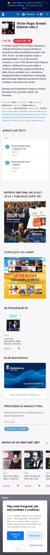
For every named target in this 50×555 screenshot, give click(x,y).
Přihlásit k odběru (16, 429)
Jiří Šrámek (23, 111)
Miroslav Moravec (31, 117)
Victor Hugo (12, 111)
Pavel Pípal (18, 117)
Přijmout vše (15, 535)
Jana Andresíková (35, 111)
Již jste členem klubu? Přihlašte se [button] (24, 395)
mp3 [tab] (6, 137)
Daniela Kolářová (28, 114)
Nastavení (34, 535)
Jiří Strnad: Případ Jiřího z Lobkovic (11, 477)
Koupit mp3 (21, 41)
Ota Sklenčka (7, 117)
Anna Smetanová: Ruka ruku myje (32, 477)
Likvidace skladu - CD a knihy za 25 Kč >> (25, 7)
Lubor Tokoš (41, 114)
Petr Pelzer (13, 120)
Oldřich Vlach (15, 114)
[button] (19, 14)
